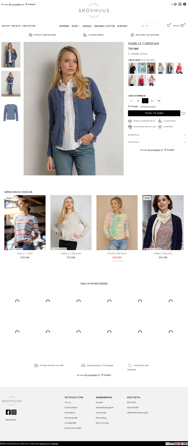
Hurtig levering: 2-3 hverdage (100, 365)
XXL (159, 100)
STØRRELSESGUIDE (148, 106)
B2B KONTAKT (133, 407)
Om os (68, 402)
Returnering (101, 418)
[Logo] (94, 10)
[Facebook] (184, 5)
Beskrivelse (133, 134)
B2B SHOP (6, 26)
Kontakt (99, 402)
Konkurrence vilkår (73, 428)
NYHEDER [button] (64, 26)
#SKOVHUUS (8, 420)
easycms (44, 443)
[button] (168, 26)
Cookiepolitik (70, 423)
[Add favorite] (43, 198)
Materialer (133, 142)
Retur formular (102, 423)
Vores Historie (28, 26)
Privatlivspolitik (71, 418)
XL (152, 100)
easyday (54, 443)
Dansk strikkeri (71, 407)
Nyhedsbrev (70, 412)
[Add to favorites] (183, 113)
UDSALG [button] (87, 26)
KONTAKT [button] (122, 26)
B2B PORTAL (133, 397)
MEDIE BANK (132, 412)
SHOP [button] (75, 26)
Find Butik (16, 26)
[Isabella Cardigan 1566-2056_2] (10, 113)
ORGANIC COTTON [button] (104, 26)
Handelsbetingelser (105, 407)
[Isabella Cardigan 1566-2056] (10, 55)
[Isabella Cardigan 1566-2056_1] (10, 84)
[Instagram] (180, 5)
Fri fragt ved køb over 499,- (52, 365)
